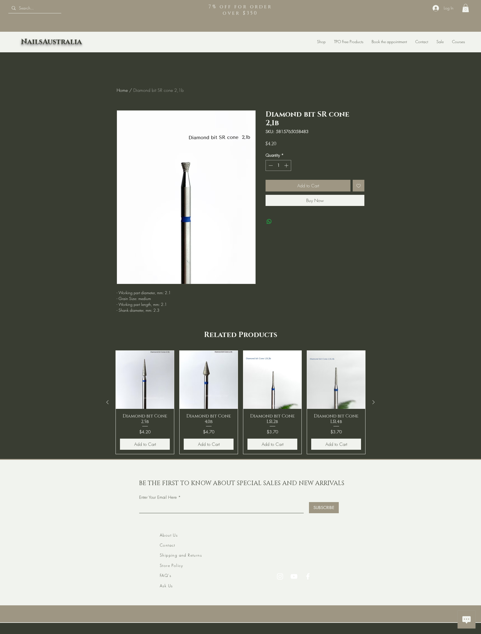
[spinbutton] (278, 165)
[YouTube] (294, 576)
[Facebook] (308, 576)
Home (122, 90)
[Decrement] (270, 165)
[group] (240, 402)
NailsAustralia (51, 42)
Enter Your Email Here (158, 497)
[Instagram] (280, 576)
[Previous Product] (107, 402)
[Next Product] (373, 402)
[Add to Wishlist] (358, 185)
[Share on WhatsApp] (269, 221)
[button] (465, 8)
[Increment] (287, 165)
